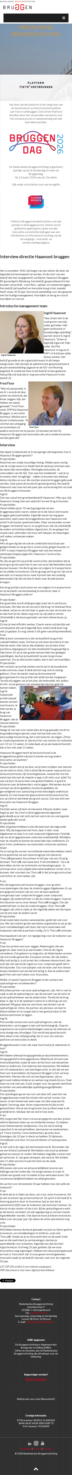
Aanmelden (36, 1379)
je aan (26, 1398)
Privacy (37, 1448)
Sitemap (47, 1448)
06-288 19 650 (39, 1312)
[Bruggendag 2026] (36, 143)
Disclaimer (25, 1448)
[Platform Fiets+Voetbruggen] (36, 84)
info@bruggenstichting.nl (40, 1321)
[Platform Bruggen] (36, 201)
